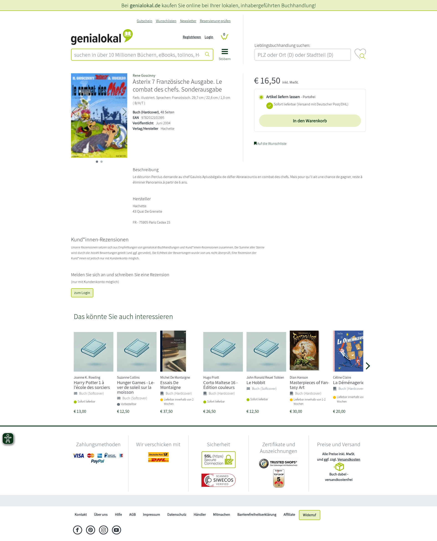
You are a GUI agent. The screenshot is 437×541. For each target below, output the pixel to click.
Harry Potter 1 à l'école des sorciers (92, 384)
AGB (132, 514)
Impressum (151, 514)
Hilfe (118, 514)
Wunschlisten (166, 20)
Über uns (101, 514)
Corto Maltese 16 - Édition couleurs (220, 384)
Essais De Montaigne (170, 384)
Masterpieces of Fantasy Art (309, 384)
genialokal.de (145, 5)
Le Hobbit (255, 382)
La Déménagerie (348, 382)
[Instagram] (103, 530)
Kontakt (81, 514)
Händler (200, 514)
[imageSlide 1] (101, 161)
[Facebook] (77, 530)
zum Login (82, 292)
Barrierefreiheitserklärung (256, 514)
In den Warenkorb (310, 121)
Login (209, 37)
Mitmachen (221, 514)
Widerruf (309, 515)
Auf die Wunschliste (272, 143)
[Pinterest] (90, 530)
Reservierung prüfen (215, 20)
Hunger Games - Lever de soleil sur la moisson (136, 387)
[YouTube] (116, 530)
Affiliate (289, 514)
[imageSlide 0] (97, 161)
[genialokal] (102, 36)
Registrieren (192, 37)
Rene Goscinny (144, 75)
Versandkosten (349, 459)
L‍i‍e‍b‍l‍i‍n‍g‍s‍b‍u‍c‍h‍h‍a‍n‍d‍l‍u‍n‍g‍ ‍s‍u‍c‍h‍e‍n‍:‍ (282, 45)
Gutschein (144, 20)
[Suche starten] (207, 54)
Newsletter (188, 20)
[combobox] (136, 54)
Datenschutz (176, 514)
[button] (225, 56)
